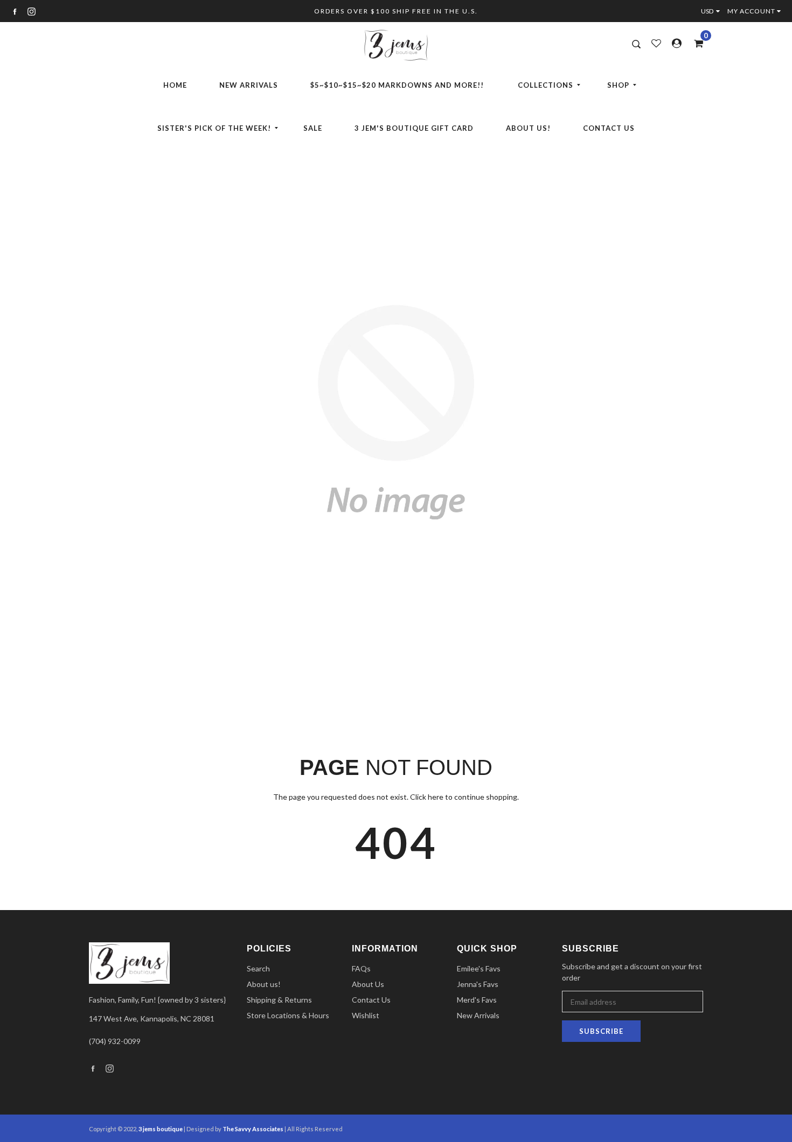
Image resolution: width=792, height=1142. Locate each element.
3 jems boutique (160, 1128)
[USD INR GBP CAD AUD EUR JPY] (713, 11)
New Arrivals (248, 85)
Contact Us (609, 128)
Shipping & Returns (279, 999)
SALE (312, 128)
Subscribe (601, 1031)
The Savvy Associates (253, 1128)
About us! (528, 128)
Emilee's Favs (479, 968)
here (435, 796)
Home (175, 85)
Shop (618, 85)
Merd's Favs (477, 999)
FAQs (361, 968)
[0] (695, 43)
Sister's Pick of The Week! (214, 128)
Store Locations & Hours (288, 1015)
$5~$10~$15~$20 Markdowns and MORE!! (397, 85)
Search (258, 968)
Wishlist (365, 1015)
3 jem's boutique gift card (414, 128)
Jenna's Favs (477, 984)
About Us (368, 984)
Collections (545, 85)
